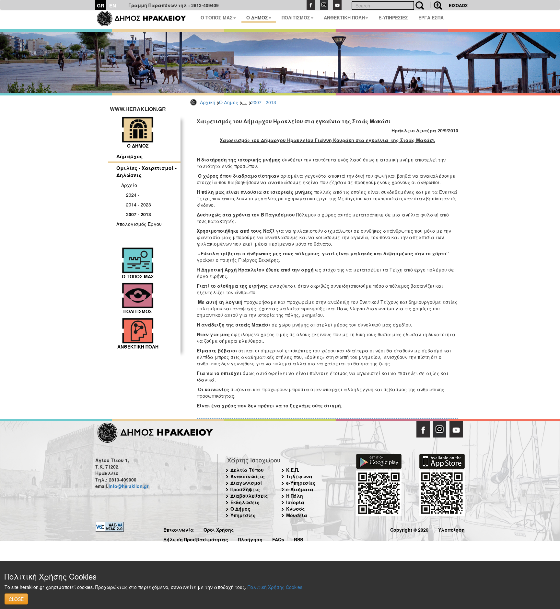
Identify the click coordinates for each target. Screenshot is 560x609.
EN (112, 5)
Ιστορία (295, 502)
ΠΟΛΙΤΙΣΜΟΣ (296, 17)
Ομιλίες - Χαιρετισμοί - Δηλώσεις (146, 171)
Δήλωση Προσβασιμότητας (195, 538)
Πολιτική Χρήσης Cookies (275, 587)
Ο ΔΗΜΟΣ (257, 17)
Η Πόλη (294, 496)
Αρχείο (129, 185)
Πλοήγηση (250, 538)
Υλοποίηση (451, 528)
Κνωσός (295, 508)
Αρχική (207, 102)
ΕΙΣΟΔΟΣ (458, 5)
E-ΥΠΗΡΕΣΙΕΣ (393, 17)
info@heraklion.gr (128, 486)
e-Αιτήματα (299, 489)
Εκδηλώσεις (245, 502)
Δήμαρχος (129, 156)
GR (100, 5)
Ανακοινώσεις (247, 476)
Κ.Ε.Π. (292, 470)
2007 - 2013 (263, 102)
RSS (298, 538)
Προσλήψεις (245, 489)
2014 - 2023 (138, 204)
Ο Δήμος (228, 102)
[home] (145, 19)
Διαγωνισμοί (246, 483)
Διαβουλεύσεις (249, 496)
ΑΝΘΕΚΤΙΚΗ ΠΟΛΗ (344, 17)
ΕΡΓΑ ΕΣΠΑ (431, 17)
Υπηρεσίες (243, 515)
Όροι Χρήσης (219, 528)
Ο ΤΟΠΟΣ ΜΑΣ (217, 17)
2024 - (132, 195)
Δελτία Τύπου (247, 470)
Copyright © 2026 (409, 528)
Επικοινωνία (178, 528)
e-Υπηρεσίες (301, 483)
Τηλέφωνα (299, 476)
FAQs (278, 538)
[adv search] (436, 5)
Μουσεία (296, 515)
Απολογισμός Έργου (139, 224)
